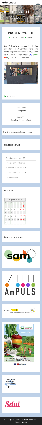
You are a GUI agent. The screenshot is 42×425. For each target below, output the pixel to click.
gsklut (30, 37)
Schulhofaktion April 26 (15, 158)
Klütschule (9, 2)
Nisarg (24, 422)
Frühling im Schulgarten (15, 163)
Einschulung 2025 (13, 177)
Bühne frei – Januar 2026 (16, 168)
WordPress (33, 419)
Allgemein (11, 96)
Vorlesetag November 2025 (17, 172)
